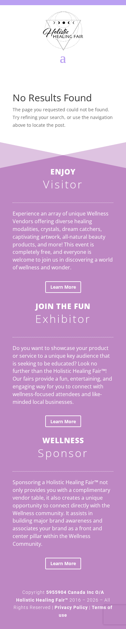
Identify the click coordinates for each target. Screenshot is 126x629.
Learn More (63, 287)
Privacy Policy (71, 607)
